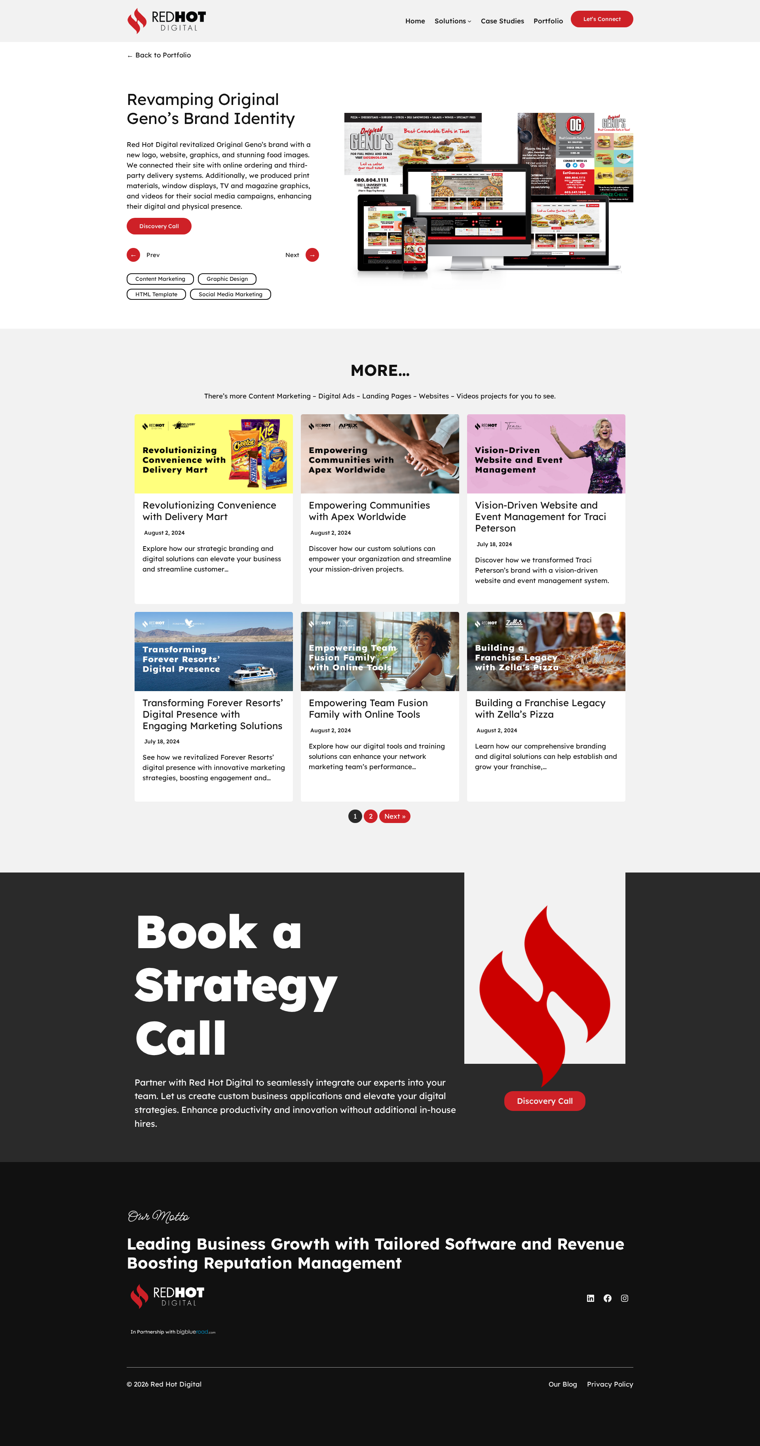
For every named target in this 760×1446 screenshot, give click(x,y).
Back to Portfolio (159, 55)
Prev (153, 255)
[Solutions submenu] (469, 21)
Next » (394, 816)
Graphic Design (227, 278)
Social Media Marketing (230, 294)
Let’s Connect (602, 19)
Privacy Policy (610, 1384)
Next (292, 255)
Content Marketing (160, 278)
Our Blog (563, 1384)
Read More (214, 509)
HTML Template (156, 294)
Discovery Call (159, 226)
